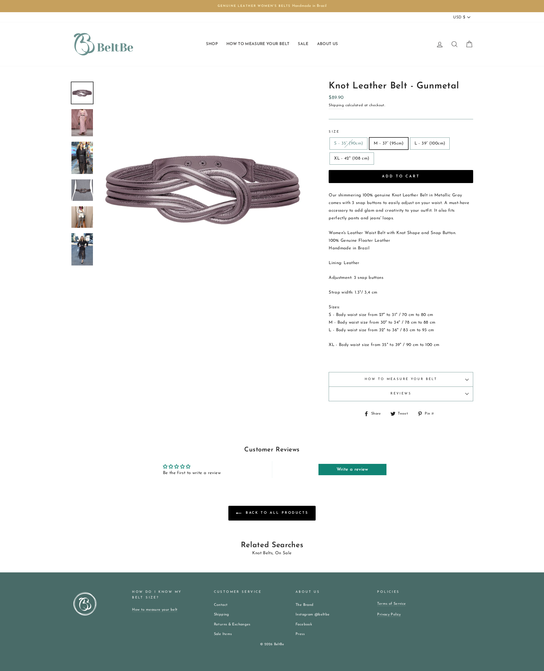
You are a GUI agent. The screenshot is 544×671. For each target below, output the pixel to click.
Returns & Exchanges (232, 624)
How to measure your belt (401, 379)
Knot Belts (262, 553)
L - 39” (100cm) (430, 143)
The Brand (304, 605)
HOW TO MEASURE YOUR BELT (257, 44)
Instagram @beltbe (313, 614)
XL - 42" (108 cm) (351, 158)
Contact (221, 605)
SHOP (212, 44)
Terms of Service (391, 604)
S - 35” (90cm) (348, 143)
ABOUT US (327, 44)
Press (300, 634)
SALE (303, 44)
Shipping (336, 105)
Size (334, 131)
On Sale (283, 553)
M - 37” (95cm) (388, 143)
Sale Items (223, 634)
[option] (272, 6)
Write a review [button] (352, 469)
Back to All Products (276, 513)
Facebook (304, 624)
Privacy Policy (389, 614)
